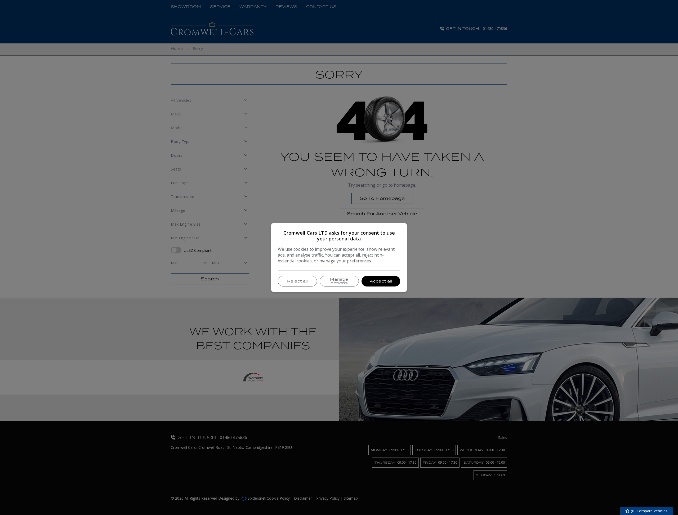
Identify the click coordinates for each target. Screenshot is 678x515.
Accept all (381, 281)
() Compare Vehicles (648, 510)
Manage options (339, 281)
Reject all (297, 281)
